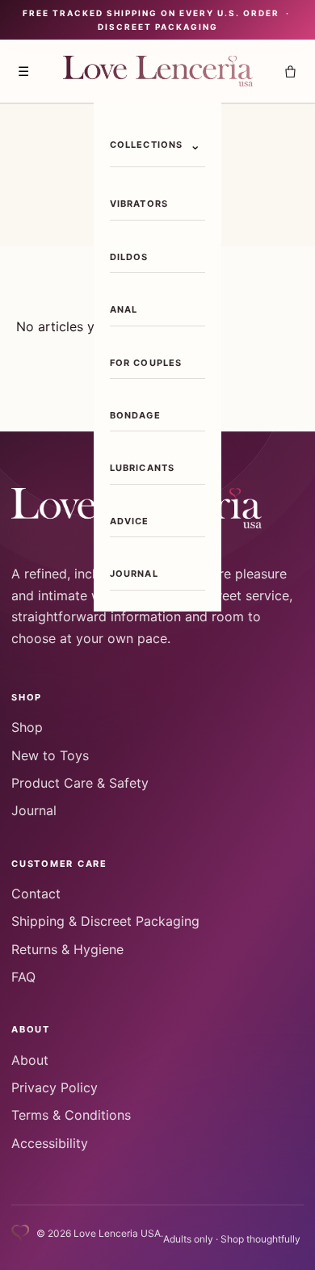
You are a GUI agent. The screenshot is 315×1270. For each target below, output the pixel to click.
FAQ (23, 977)
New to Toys (50, 755)
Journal (134, 573)
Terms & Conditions (71, 1115)
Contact (36, 893)
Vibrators (139, 203)
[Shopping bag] (290, 71)
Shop (27, 727)
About (29, 1060)
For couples (146, 362)
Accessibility (49, 1143)
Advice (129, 521)
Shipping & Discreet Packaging (105, 921)
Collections (146, 144)
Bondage (135, 415)
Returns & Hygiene (67, 949)
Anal (124, 309)
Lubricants (142, 467)
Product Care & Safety (80, 783)
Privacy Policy (54, 1087)
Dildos (129, 257)
